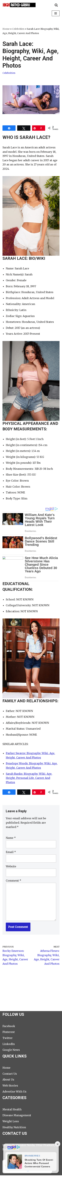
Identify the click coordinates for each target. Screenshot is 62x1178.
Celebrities (18, 28)
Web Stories (10, 1085)
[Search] (56, 5)
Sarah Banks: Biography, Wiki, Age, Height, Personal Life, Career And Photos (29, 778)
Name (11, 837)
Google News (11, 1049)
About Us (8, 1079)
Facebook (8, 1026)
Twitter (7, 1038)
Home (6, 28)
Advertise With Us (14, 1091)
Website (11, 866)
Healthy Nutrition (14, 1127)
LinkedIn (8, 1044)
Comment (13, 880)
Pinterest (8, 1032)
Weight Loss (10, 1121)
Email (11, 852)
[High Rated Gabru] (19, 5)
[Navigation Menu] (56, 13)
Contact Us (9, 1073)
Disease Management (16, 1115)
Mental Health (11, 1109)
